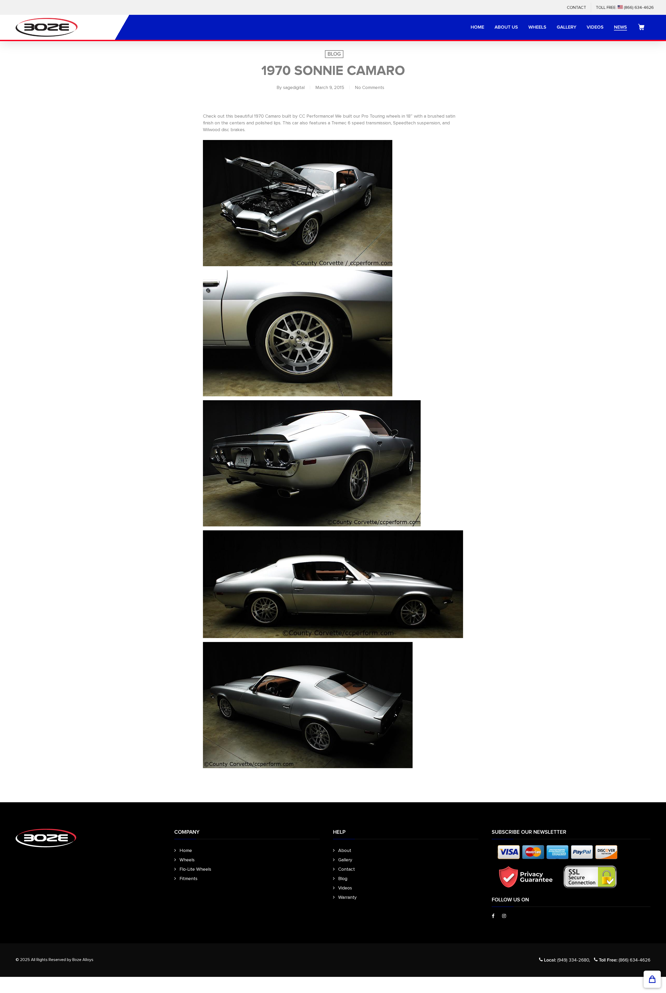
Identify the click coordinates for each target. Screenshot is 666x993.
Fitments (188, 878)
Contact (346, 869)
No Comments (369, 87)
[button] (652, 979)
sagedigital (294, 87)
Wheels (187, 860)
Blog (334, 54)
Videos (345, 888)
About (344, 850)
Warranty (347, 897)
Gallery (345, 860)
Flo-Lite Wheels (195, 869)
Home (186, 850)
